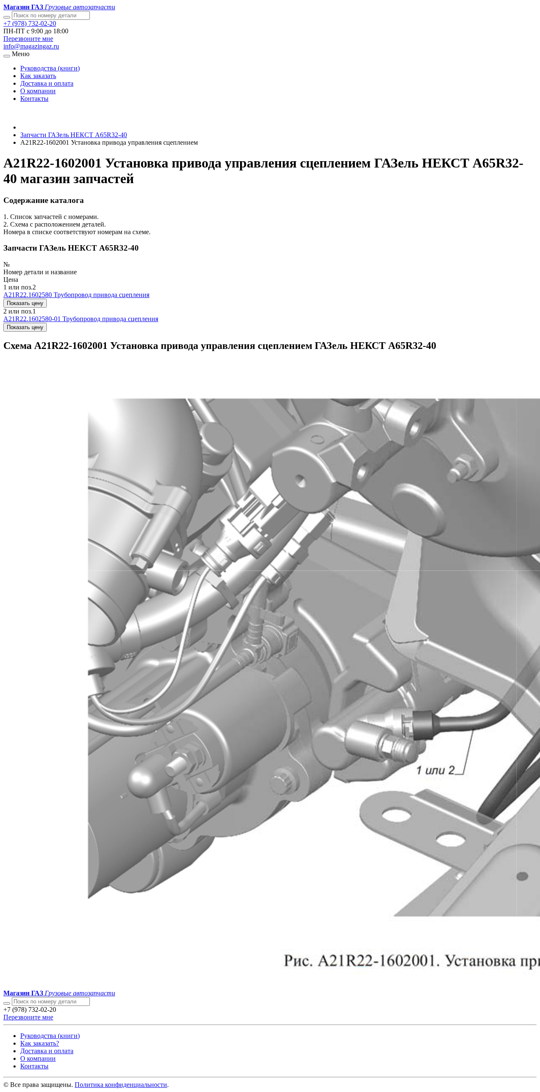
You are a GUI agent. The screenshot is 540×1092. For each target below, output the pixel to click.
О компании (38, 91)
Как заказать (38, 75)
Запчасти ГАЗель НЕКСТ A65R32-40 (73, 134)
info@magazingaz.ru (31, 46)
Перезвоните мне (28, 38)
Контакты (34, 98)
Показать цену (25, 303)
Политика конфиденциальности (121, 1084)
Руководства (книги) (50, 68)
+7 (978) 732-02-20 (29, 23)
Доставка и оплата (46, 83)
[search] (6, 1003)
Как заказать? (39, 1043)
